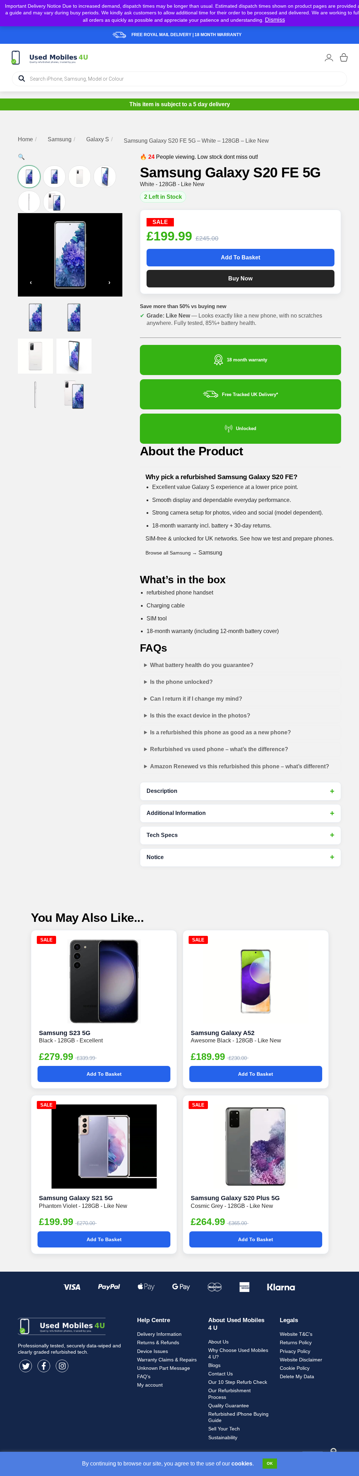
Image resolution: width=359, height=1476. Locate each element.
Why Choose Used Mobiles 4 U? (238, 1353)
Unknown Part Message (163, 1368)
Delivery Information (159, 1334)
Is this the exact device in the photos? (200, 716)
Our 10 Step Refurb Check (237, 1382)
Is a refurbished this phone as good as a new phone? (220, 732)
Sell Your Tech (224, 1428)
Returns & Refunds (158, 1342)
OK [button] (270, 1463)
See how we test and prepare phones (286, 539)
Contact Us (220, 1373)
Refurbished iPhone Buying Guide (238, 1417)
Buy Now (240, 278)
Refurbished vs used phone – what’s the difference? (219, 749)
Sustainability (222, 1437)
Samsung (60, 139)
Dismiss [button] (275, 20)
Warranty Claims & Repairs (167, 1359)
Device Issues (152, 1351)
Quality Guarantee (228, 1405)
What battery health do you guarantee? (201, 665)
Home (25, 139)
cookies (241, 1464)
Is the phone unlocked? (181, 682)
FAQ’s (143, 1376)
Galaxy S (97, 139)
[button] (21, 157)
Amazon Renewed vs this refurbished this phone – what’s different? (239, 766)
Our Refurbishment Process (229, 1394)
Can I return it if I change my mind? (196, 699)
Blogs (214, 1365)
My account (150, 1385)
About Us (218, 1342)
